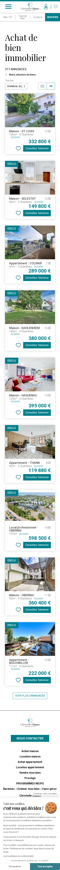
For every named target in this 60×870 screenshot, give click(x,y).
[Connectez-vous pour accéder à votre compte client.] (46, 6)
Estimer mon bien (29, 788)
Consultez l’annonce (37, 148)
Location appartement (30, 767)
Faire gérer (49, 788)
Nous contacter (30, 738)
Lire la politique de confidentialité (18, 856)
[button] (30, 74)
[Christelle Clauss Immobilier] (30, 722)
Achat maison (30, 751)
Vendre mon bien (30, 772)
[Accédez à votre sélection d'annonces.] (56, 6)
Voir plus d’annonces (30, 695)
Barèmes (9, 788)
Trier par (9, 80)
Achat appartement (30, 762)
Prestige (30, 778)
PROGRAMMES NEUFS (30, 783)
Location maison (30, 756)
